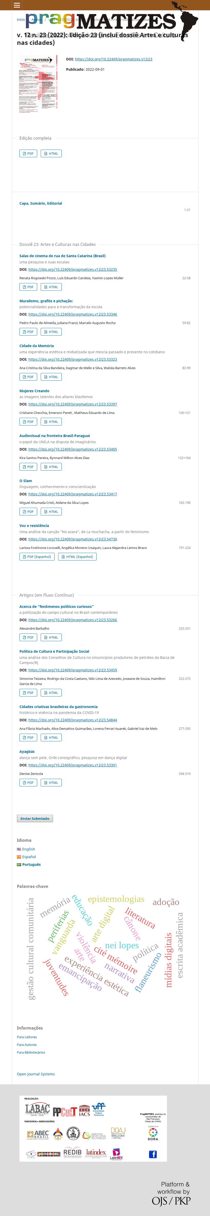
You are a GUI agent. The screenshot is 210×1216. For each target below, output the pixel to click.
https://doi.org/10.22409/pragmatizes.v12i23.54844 (72, 720)
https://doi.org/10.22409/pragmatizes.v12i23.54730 (72, 539)
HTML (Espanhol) (79, 556)
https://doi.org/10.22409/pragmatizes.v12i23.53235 (72, 269)
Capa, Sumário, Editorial (40, 203)
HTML (53, 153)
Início (21, 19)
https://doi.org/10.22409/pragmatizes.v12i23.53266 (72, 619)
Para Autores (27, 1044)
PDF (30, 153)
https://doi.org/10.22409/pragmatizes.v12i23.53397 (72, 404)
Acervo (37, 19)
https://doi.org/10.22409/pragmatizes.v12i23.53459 (72, 670)
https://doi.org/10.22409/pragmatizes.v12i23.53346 (72, 314)
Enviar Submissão (34, 818)
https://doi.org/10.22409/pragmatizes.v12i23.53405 (72, 449)
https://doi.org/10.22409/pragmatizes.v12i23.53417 (72, 494)
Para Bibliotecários (31, 1052)
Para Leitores (27, 1037)
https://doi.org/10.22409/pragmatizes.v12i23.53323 (72, 359)
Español (29, 856)
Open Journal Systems (36, 1074)
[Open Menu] (17, 5)
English (28, 849)
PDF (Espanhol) (39, 556)
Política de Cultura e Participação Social (97, 657)
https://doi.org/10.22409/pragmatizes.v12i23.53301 (72, 765)
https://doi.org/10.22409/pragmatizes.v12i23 (113, 59)
